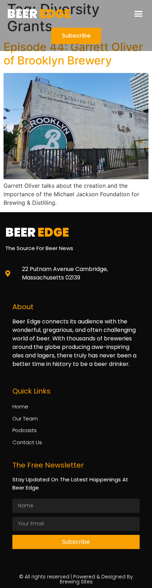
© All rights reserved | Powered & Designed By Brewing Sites (76, 579)
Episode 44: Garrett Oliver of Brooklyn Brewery (73, 53)
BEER (39, 13)
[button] (138, 14)
